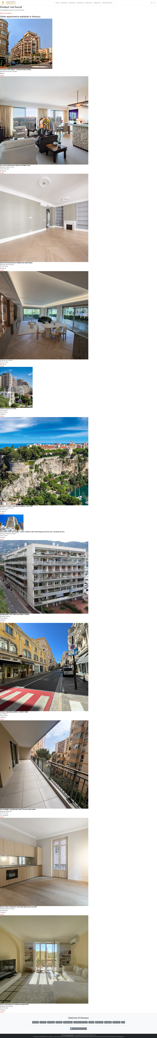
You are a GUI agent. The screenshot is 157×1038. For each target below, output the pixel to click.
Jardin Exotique (68, 1022)
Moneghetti (108, 1022)
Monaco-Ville (99, 1022)
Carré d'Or (43, 1022)
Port (123, 1022)
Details (2, 75)
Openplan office (107, 2)
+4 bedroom (97, 2)
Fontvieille (59, 1022)
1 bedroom (64, 2)
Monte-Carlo (116, 1022)
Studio (57, 2)
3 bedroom (80, 2)
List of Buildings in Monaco (79, 1028)
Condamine (51, 1022)
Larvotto (91, 1022)
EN (153, 2)
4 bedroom (88, 2)
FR (151, 2)
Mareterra (35, 1022)
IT (155, 2)
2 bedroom (72, 2)
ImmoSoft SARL (69, 1035)
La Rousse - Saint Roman (80, 1022)
